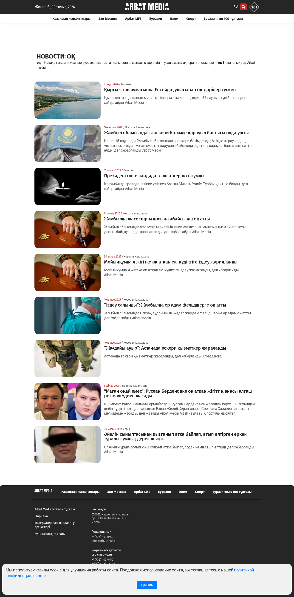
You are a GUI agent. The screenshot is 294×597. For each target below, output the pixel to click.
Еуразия (155, 19)
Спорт (191, 19)
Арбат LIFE (133, 19)
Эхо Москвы (108, 19)
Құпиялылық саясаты (49, 534)
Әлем (174, 19)
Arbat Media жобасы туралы (54, 509)
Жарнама (41, 516)
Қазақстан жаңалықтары (71, 19)
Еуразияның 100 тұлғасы (223, 19)
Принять (147, 585)
